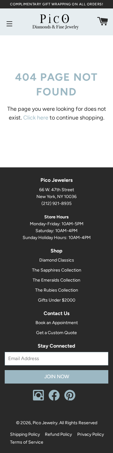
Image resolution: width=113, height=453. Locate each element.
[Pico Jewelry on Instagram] (38, 399)
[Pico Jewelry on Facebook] (54, 399)
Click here (35, 117)
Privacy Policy (90, 434)
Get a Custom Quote (56, 332)
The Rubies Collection (56, 290)
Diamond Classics (56, 260)
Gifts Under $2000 (56, 300)
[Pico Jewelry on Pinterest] (69, 399)
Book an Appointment (56, 322)
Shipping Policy (25, 434)
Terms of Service (26, 442)
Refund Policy (58, 434)
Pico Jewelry (45, 422)
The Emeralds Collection (56, 280)
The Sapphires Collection (56, 270)
